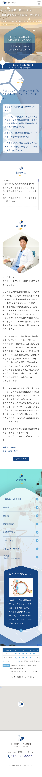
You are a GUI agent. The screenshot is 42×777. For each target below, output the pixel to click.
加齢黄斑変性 (9, 532)
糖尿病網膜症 (9, 524)
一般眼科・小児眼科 (12, 499)
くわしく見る (21, 459)
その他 (13, 557)
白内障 (6, 507)
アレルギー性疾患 (11, 549)
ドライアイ (8, 540)
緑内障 (6, 516)
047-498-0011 (23, 65)
